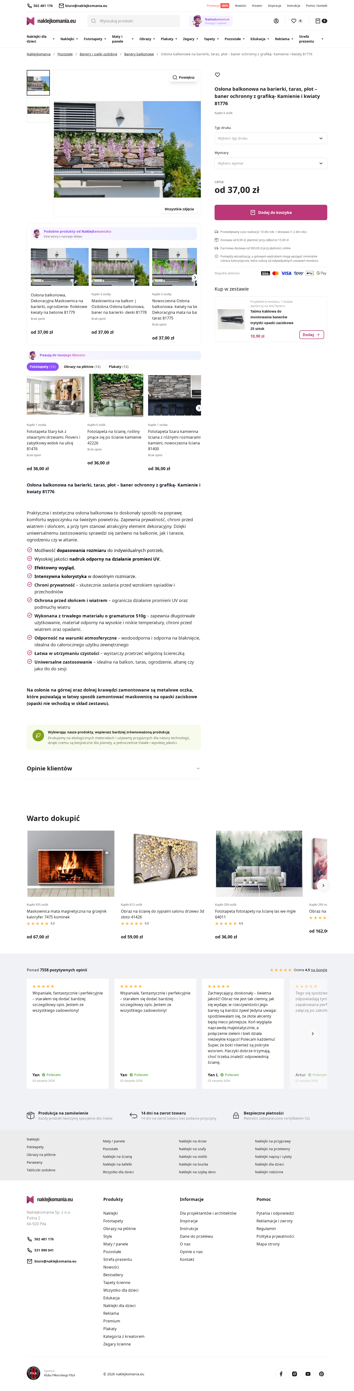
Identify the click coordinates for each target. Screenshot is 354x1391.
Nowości (240, 6)
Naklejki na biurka (193, 1164)
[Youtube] (308, 1374)
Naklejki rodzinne (269, 1172)
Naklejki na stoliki (193, 1156)
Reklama (282, 39)
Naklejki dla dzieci (36, 39)
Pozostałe (233, 39)
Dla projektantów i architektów (208, 1213)
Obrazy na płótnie (82, 366)
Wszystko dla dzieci (118, 1172)
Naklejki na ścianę (117, 1156)
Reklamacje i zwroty (274, 1221)
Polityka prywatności (275, 1236)
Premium (111, 1321)
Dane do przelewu (196, 1236)
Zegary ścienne (117, 1344)
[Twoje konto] (276, 21)
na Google (319, 970)
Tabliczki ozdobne (41, 1170)
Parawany (34, 1162)
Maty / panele (114, 1141)
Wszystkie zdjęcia (179, 209)
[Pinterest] (321, 1374)
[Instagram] (294, 1374)
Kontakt (187, 1259)
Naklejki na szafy (192, 1149)
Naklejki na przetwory (272, 1149)
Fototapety (93, 39)
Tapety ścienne (116, 1282)
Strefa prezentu (306, 39)
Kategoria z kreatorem (123, 1336)
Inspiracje (274, 6)
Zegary (188, 39)
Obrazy (145, 39)
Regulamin (266, 1228)
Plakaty (167, 39)
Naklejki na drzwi (193, 1141)
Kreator (257, 6)
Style (107, 1236)
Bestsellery (113, 1274)
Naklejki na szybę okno (197, 1172)
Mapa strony (268, 1244)
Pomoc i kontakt (316, 6)
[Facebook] (281, 1374)
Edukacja (257, 39)
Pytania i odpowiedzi (275, 1213)
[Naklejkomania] (62, 1200)
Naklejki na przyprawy (273, 1141)
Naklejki (67, 39)
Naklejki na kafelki (117, 1164)
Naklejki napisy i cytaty (273, 1156)
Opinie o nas (191, 1251)
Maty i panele (117, 39)
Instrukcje (293, 6)
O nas (185, 1244)
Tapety (209, 39)
